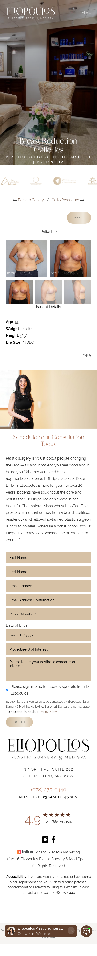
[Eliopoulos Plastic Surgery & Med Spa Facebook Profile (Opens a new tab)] (54, 839)
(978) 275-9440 (48, 790)
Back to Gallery (30, 200)
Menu (86, 13)
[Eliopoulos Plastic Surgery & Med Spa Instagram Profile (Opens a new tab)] (45, 839)
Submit (19, 722)
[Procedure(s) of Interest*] (48, 649)
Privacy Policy (47, 711)
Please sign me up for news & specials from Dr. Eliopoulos (50, 690)
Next (79, 217)
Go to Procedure (66, 200)
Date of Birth (16, 625)
